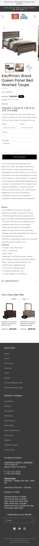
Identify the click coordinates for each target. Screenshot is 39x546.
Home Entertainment (12, 430)
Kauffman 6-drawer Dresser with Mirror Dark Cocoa (9, 323)
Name (5, 124)
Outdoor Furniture (11, 445)
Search (7, 354)
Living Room (9, 401)
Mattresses (8, 416)
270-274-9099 (13, 471)
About (6, 373)
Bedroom (7, 406)
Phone (5, 132)
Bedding (7, 440)
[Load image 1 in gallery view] (9, 67)
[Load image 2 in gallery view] (19, 67)
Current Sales (9, 450)
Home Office (9, 425)
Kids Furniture (9, 421)
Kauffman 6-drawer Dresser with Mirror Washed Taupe (28, 323)
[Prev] (2, 68)
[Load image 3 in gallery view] (29, 67)
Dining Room (9, 411)
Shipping (4, 99)
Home (6, 358)
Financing (7, 368)
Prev (14, 299)
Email (22, 124)
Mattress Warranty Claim (13, 388)
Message (5, 140)
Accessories (8, 435)
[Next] (36, 68)
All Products (8, 363)
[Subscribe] (32, 520)
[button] (2, 16)
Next (25, 299)
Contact (7, 378)
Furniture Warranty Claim (13, 383)
